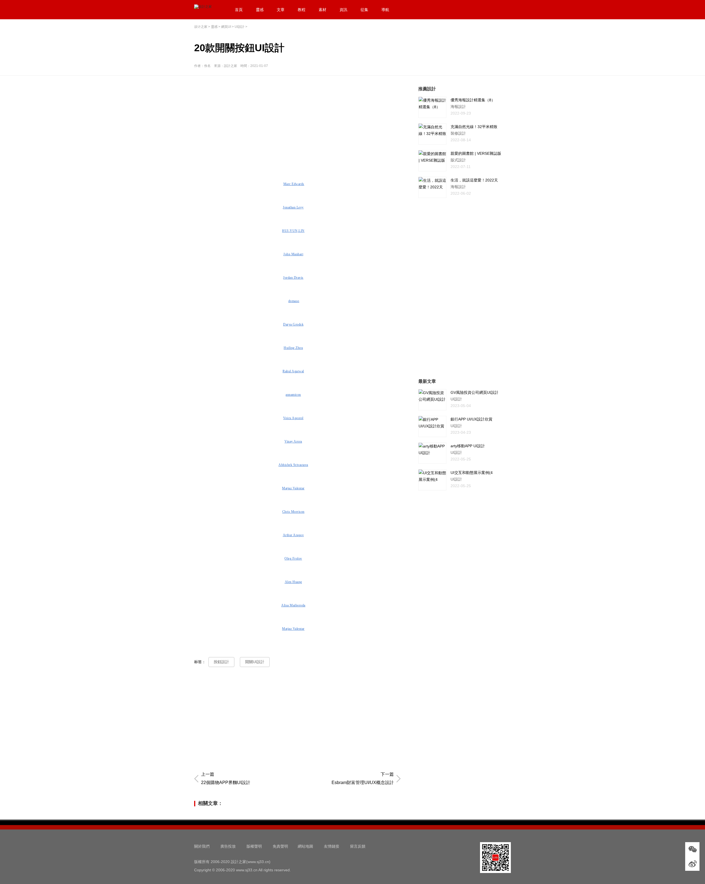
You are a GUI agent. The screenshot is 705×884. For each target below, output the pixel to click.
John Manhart (293, 254)
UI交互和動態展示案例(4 (472, 472)
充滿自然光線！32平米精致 (474, 126)
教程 (301, 9)
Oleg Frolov (293, 558)
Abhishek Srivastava (293, 465)
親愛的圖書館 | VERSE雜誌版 (476, 153)
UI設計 (240, 27)
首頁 (239, 9)
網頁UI (226, 27)
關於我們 (202, 846)
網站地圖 (305, 846)
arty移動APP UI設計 (468, 446)
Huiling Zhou (293, 348)
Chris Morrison (293, 512)
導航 (385, 9)
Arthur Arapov (293, 535)
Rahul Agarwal (293, 371)
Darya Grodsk (293, 324)
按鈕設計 (221, 662)
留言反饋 (357, 846)
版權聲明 (254, 846)
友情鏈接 (331, 846)
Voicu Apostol (293, 418)
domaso (293, 301)
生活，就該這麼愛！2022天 (474, 180)
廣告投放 (228, 846)
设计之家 (200, 27)
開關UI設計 (254, 662)
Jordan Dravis (293, 278)
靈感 (260, 9)
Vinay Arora (293, 441)
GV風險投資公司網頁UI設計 (474, 392)
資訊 (343, 9)
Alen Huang (293, 582)
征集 (364, 9)
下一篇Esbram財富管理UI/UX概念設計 (363, 778)
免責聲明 (280, 846)
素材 (322, 9)
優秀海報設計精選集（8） (473, 100)
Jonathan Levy (293, 207)
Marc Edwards (293, 184)
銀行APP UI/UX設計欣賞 (471, 419)
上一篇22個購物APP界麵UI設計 (225, 778)
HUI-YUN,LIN (293, 231)
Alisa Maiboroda (293, 605)
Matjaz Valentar (293, 488)
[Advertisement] (298, 124)
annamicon (293, 395)
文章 (280, 9)
